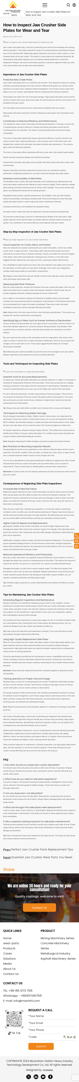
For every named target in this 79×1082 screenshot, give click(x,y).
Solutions (9, 959)
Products (9, 948)
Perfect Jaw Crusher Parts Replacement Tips (42, 849)
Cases (7, 953)
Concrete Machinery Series (55, 945)
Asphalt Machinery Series (58, 959)
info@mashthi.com (27, 1001)
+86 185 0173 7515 (21, 991)
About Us (9, 969)
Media (7, 964)
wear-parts (11, 943)
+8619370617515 (31, 996)
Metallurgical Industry (55, 953)
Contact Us (39, 907)
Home (6, 13)
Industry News (15, 13)
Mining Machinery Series (57, 938)
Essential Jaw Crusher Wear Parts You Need (42, 857)
